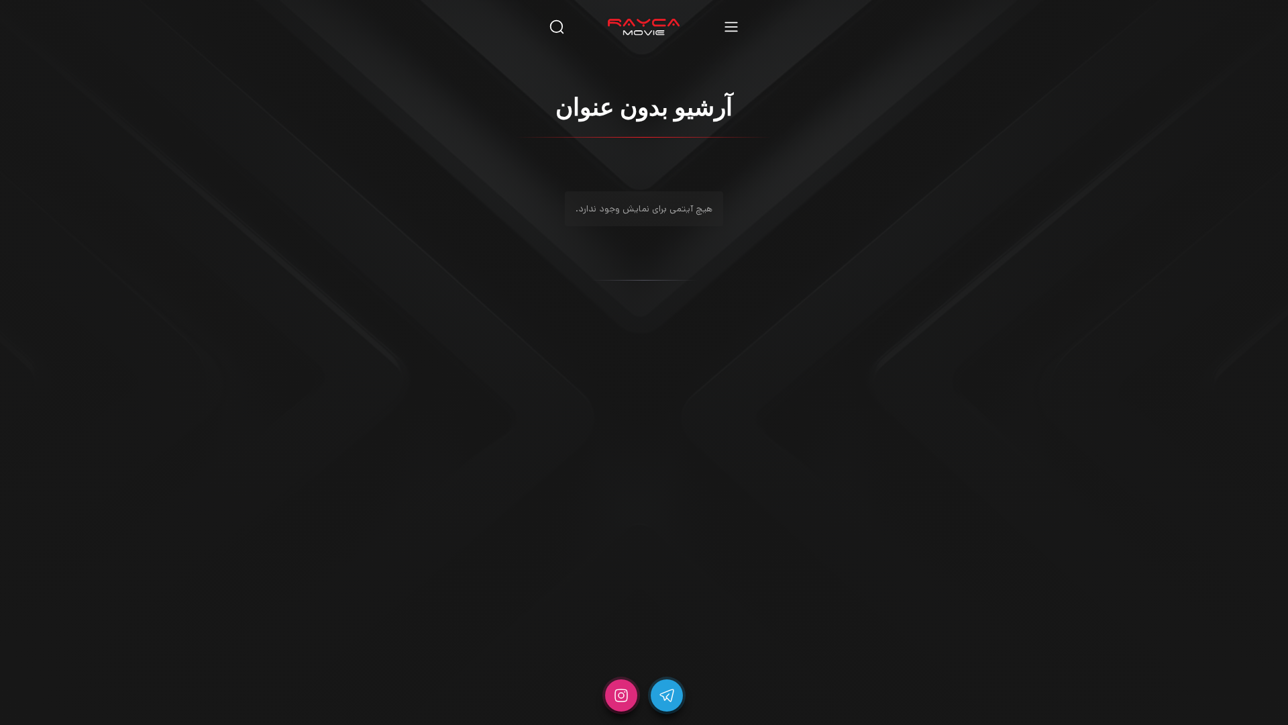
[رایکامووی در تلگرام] (667, 695)
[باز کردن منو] (731, 26)
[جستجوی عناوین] (557, 26)
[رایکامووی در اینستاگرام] (621, 695)
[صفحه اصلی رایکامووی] (644, 26)
